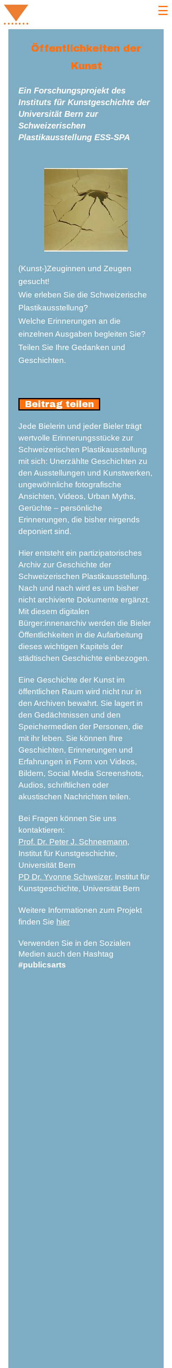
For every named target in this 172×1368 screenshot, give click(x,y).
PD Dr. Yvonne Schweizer (64, 876)
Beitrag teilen (59, 404)
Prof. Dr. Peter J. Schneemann (72, 841)
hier (63, 921)
